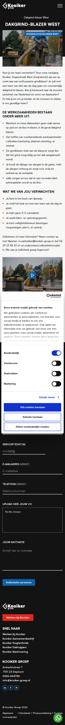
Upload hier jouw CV (17, 504)
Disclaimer (25, 713)
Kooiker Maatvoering (15, 651)
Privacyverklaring (42, 713)
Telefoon (14, 484)
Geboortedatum (13, 444)
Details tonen (47, 397)
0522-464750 (11, 676)
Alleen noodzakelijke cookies (32, 426)
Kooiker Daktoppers (14, 647)
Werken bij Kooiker (18, 617)
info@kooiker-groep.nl (16, 680)
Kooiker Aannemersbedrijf (18, 638)
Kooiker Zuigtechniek (15, 643)
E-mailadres (15, 464)
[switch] (56, 363)
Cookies (58, 713)
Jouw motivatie (13, 542)
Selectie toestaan (32, 417)
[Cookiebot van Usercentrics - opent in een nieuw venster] (46, 296)
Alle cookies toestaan (32, 407)
